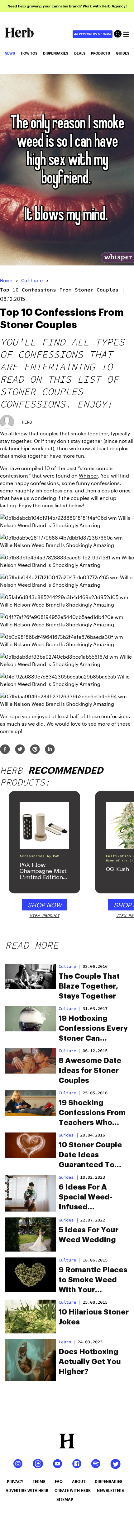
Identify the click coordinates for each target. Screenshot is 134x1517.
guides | (69, 1134)
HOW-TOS (29, 53)
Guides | (69, 1177)
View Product (45, 915)
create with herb (73, 1490)
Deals (79, 53)
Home (6, 280)
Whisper (88, 475)
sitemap (64, 1499)
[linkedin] (50, 749)
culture (32, 280)
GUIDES (122, 53)
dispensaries (108, 1481)
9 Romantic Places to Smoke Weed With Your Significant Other (93, 1280)
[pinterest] (35, 749)
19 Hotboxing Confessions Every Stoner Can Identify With (93, 1029)
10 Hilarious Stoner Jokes (94, 1317)
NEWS (10, 53)
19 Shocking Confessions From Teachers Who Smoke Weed (92, 1113)
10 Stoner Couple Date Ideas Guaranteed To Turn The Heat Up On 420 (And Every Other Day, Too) (94, 1155)
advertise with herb (92, 34)
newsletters (110, 1490)
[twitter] (20, 749)
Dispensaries (55, 53)
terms (39, 1481)
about (78, 1481)
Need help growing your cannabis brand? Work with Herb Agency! (67, 6)
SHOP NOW (44, 905)
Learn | (67, 1341)
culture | (70, 966)
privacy (15, 1481)
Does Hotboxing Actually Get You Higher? (90, 1361)
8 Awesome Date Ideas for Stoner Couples (90, 1070)
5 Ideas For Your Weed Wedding (88, 1234)
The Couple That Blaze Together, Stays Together (89, 986)
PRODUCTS (100, 53)
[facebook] (5, 749)
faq (59, 1481)
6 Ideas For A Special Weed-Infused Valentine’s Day (88, 1197)
